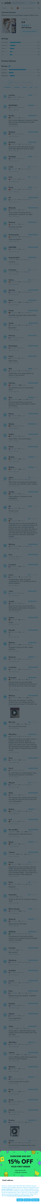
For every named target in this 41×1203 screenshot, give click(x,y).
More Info (35, 1200)
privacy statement (7, 1189)
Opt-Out (27, 1200)
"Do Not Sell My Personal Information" (19, 1196)
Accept (20, 1200)
